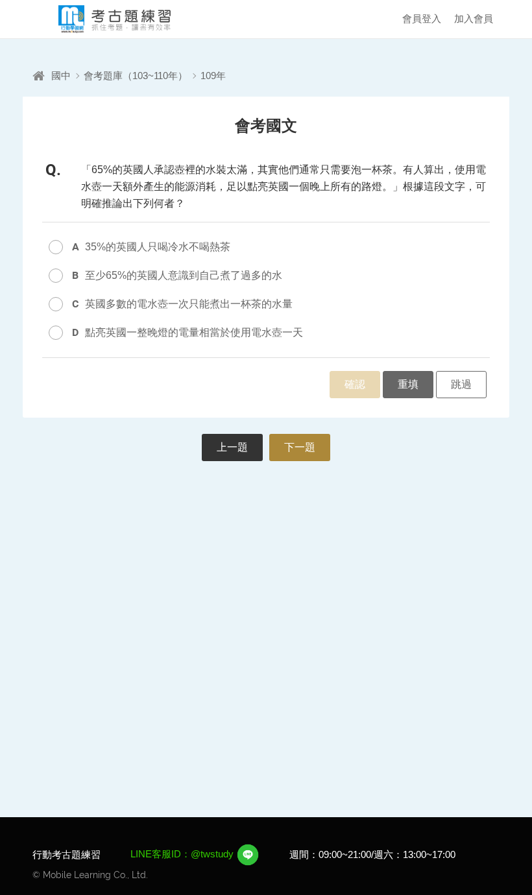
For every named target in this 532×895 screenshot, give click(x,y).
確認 (355, 384)
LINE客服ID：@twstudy (183, 853)
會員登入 (421, 18)
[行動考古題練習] (103, 19)
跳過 (461, 384)
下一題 (299, 447)
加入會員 (473, 18)
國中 (61, 75)
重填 (408, 384)
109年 (213, 75)
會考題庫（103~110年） (135, 75)
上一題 (232, 447)
